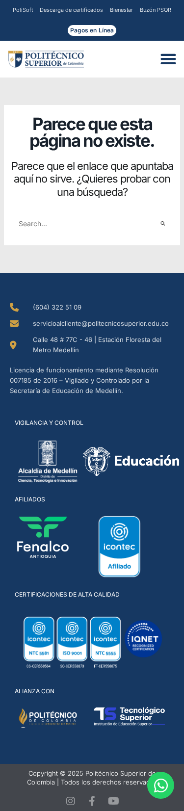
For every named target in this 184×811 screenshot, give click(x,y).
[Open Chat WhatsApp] (160, 785)
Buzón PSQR (155, 9)
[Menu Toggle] (171, 59)
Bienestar (121, 9)
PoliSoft (23, 9)
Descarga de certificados (71, 9)
